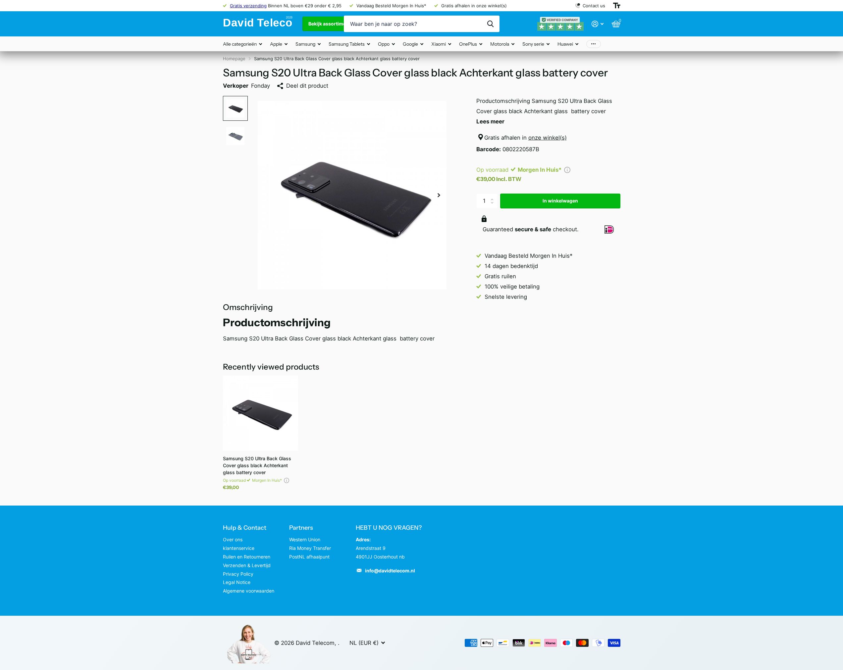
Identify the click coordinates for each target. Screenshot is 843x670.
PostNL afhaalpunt (309, 556)
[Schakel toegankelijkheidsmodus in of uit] (616, 5)
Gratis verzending (248, 5)
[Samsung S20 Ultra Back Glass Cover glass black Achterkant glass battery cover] (260, 413)
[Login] (598, 24)
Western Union (304, 539)
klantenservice (238, 548)
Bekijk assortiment (329, 23)
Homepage (234, 58)
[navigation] (235, 108)
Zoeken (490, 24)
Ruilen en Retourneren (246, 556)
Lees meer (490, 121)
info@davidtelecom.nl (390, 570)
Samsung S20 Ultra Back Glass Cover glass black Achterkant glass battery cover (257, 465)
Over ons (232, 539)
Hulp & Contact (244, 527)
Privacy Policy (238, 574)
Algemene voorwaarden (248, 591)
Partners (301, 527)
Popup (567, 169)
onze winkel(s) (547, 137)
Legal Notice (236, 582)
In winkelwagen (560, 200)
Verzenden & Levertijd (247, 565)
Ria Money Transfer (310, 548)
